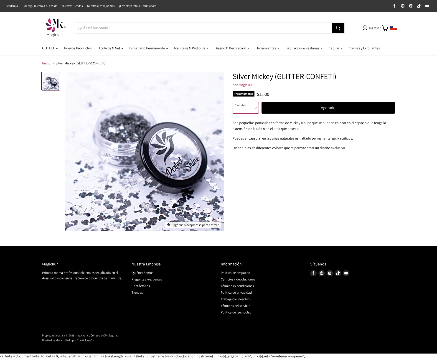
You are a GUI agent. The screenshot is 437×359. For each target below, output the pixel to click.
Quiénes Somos (142, 272)
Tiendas (137, 292)
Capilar (334, 48)
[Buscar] (338, 28)
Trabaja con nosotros (236, 299)
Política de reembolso (236, 312)
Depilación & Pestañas (302, 48)
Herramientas (266, 48)
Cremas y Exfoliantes (364, 48)
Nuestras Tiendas (72, 6)
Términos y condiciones (237, 286)
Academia (12, 6)
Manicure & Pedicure (190, 48)
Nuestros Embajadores (100, 6)
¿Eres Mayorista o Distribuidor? (137, 6)
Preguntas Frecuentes (147, 279)
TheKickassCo (85, 340)
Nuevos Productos (78, 48)
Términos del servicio (235, 305)
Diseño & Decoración (231, 48)
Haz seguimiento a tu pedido (40, 6)
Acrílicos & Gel (110, 48)
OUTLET (48, 48)
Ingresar (375, 28)
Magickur (245, 84)
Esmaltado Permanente (147, 48)
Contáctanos (141, 286)
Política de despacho (235, 272)
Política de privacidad (236, 292)
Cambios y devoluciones (238, 279)
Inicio (46, 63)
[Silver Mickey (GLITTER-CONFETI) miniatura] (51, 81)
